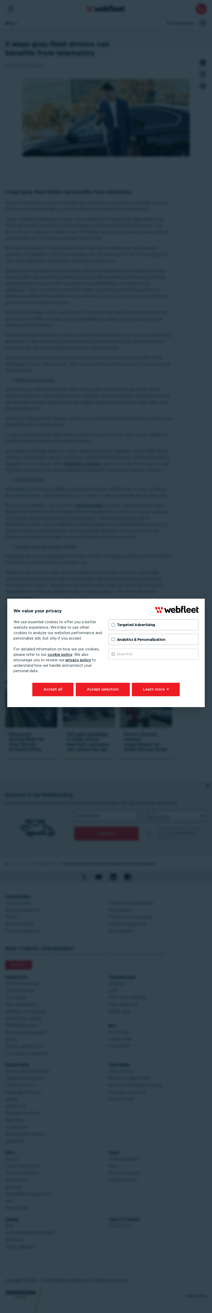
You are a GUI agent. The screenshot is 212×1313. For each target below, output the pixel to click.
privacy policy (78, 660)
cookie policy (60, 654)
